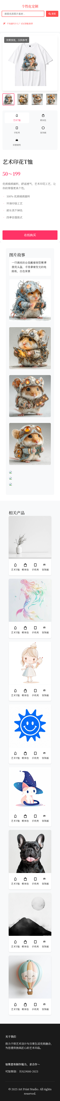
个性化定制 (30, 6)
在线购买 (30, 235)
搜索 (54, 13)
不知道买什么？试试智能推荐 (20, 23)
